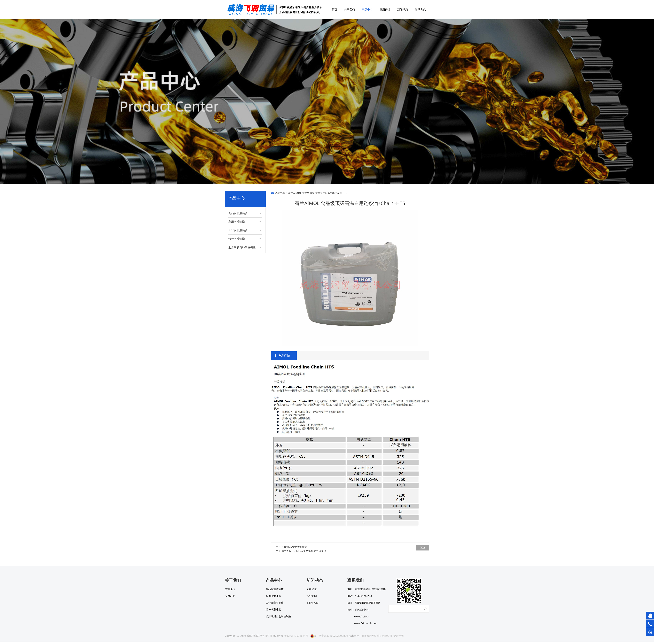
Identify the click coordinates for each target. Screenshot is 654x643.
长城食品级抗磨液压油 (294, 547)
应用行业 (384, 9)
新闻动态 (402, 9)
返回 (422, 547)
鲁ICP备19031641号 (296, 635)
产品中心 (367, 9)
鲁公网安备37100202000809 (331, 635)
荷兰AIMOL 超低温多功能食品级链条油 (304, 551)
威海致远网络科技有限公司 (376, 635)
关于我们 (349, 9)
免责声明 (398, 635)
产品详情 (284, 356)
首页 (334, 9)
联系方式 (420, 9)
